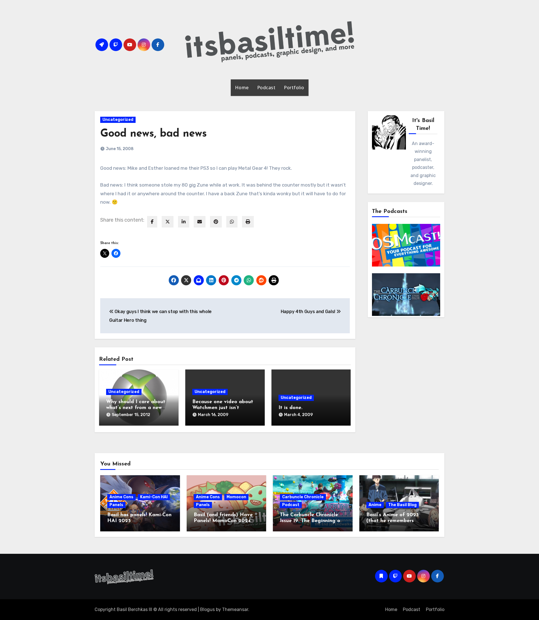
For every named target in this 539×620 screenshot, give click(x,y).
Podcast (266, 87)
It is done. (290, 407)
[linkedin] (183, 222)
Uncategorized (117, 119)
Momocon (236, 497)
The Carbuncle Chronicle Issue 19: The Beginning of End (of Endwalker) (311, 521)
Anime (375, 504)
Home (242, 87)
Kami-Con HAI (154, 497)
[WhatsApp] (231, 222)
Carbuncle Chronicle (303, 497)
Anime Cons (121, 497)
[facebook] (152, 222)
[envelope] (199, 222)
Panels (116, 504)
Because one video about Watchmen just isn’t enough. (222, 408)
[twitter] (167, 222)
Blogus (207, 609)
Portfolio (294, 87)
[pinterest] (216, 222)
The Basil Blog (402, 504)
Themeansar (235, 609)
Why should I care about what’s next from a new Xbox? (135, 408)
